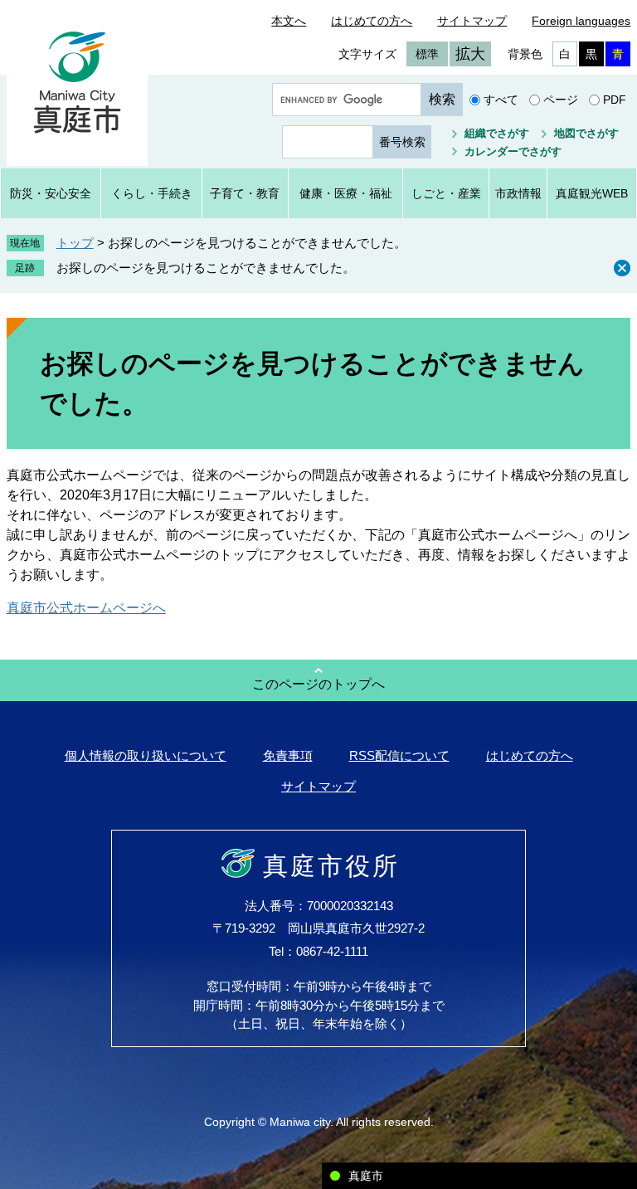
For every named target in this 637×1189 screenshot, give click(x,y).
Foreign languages (581, 20)
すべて (501, 99)
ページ (560, 99)
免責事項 (288, 755)
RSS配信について (399, 755)
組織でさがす (496, 133)
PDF (614, 99)
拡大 (470, 54)
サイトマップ (472, 20)
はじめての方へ (371, 20)
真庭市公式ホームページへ (86, 608)
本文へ (288, 20)
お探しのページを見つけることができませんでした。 (205, 268)
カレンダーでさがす (513, 151)
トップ (75, 243)
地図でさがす (586, 133)
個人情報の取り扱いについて (145, 755)
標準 (427, 54)
